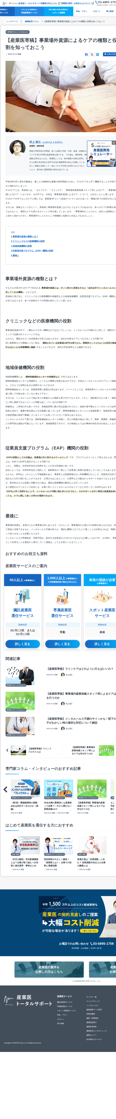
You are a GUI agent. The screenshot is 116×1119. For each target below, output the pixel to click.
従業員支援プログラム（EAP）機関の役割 (32, 250)
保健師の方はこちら (48, 3)
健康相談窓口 (91, 1022)
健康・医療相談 (92, 1018)
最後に (15, 255)
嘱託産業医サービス (64, 1002)
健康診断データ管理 (94, 1010)
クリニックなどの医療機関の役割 (28, 241)
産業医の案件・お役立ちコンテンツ (76, 3)
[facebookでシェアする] (86, 54)
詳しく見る (22, 644)
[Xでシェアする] (92, 54)
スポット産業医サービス (66, 1011)
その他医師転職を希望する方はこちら (86, 981)
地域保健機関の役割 (21, 246)
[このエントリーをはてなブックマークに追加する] (97, 54)
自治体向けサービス (94, 1039)
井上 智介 (46, 141)
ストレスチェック (93, 1001)
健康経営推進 (91, 1027)
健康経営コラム (32, 21)
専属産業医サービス (64, 1006)
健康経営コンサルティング (96, 1031)
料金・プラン (81, 11)
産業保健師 (90, 1014)
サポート (96, 11)
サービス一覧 (91, 997)
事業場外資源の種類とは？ (24, 236)
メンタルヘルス (92, 1005)
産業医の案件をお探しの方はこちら (49, 969)
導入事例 (60, 1024)
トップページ (12, 21)
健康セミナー (91, 1035)
